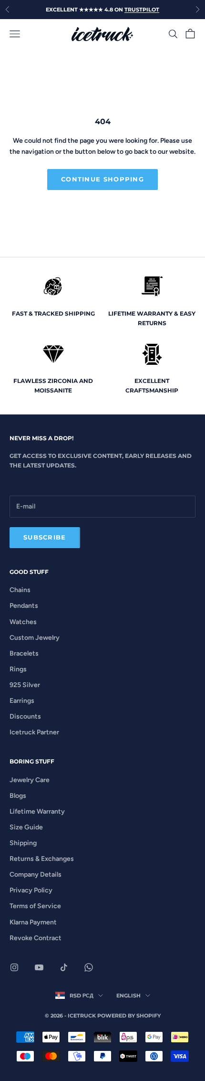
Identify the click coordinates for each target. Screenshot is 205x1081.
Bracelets (24, 653)
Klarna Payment (33, 922)
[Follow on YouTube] (39, 967)
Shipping (23, 843)
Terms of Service (35, 906)
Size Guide (26, 827)
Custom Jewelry (35, 638)
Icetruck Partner (34, 732)
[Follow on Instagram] (14, 967)
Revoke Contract (36, 938)
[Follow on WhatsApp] (88, 967)
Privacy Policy (31, 890)
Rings (18, 669)
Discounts (25, 716)
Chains (20, 590)
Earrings (22, 701)
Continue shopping (102, 179)
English (128, 995)
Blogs (18, 796)
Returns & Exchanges (42, 859)
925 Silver (25, 685)
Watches (23, 622)
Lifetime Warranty (37, 811)
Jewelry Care (30, 780)
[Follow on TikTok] (64, 967)
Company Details (36, 874)
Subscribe (44, 537)
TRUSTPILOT (141, 9)
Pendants (24, 606)
